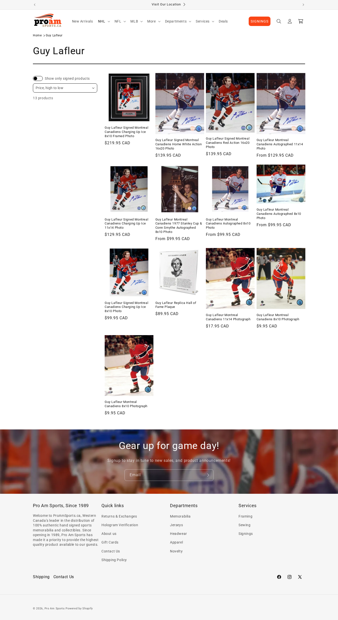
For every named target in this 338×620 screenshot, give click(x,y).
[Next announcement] (303, 4)
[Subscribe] (207, 475)
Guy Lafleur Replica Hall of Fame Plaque (175, 305)
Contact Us (110, 551)
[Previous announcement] (34, 4)
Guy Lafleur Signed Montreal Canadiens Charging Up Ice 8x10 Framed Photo (126, 132)
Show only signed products (67, 78)
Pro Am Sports (55, 608)
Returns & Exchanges (119, 516)
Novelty (176, 551)
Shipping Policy (114, 560)
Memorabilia (180, 516)
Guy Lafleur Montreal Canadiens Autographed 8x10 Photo (228, 223)
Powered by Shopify (79, 608)
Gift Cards (110, 543)
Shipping (41, 576)
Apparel (176, 543)
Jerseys (176, 525)
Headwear (178, 534)
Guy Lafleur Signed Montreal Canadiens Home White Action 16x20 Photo (178, 144)
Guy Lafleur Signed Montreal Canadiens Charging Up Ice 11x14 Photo (126, 223)
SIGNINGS (259, 21)
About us (109, 534)
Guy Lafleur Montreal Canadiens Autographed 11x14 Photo (280, 144)
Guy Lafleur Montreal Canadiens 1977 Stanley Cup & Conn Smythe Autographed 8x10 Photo (178, 225)
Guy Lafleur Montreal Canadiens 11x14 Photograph (228, 317)
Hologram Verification (119, 525)
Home (37, 35)
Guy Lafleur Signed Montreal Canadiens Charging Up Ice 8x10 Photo (126, 307)
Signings (246, 534)
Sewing (245, 525)
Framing (245, 516)
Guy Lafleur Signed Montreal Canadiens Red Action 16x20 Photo (228, 143)
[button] (104, 21)
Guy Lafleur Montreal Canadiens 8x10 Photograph (278, 317)
